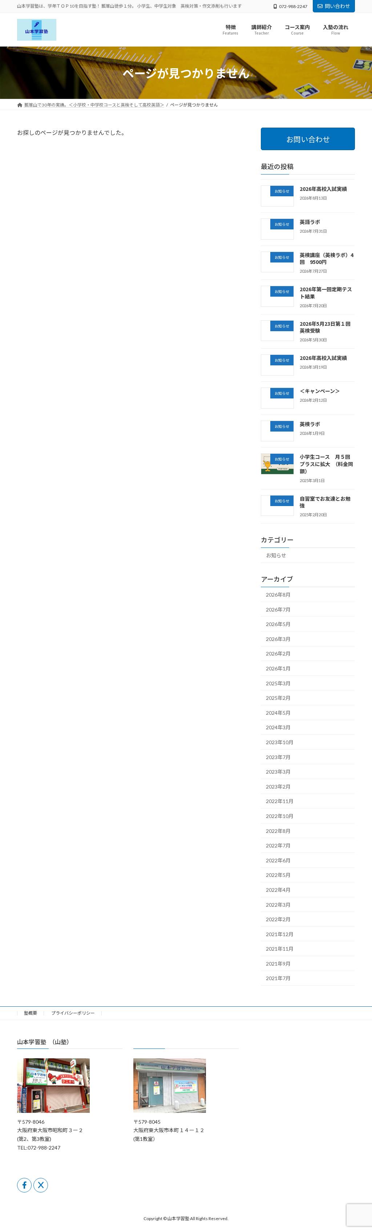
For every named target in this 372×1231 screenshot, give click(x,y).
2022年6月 (278, 860)
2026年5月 (278, 624)
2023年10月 (280, 742)
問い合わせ (337, 6)
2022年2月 (278, 919)
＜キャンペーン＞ (320, 390)
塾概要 (30, 1013)
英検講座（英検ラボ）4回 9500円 (326, 258)
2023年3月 (278, 772)
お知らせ (276, 556)
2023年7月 (278, 757)
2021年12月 (280, 934)
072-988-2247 (293, 6)
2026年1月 (278, 668)
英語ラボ (310, 221)
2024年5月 (278, 713)
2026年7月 (278, 609)
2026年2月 (278, 654)
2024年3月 (278, 728)
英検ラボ (312, 424)
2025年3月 (278, 683)
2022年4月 (278, 890)
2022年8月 (278, 831)
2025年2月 (278, 698)
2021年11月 (280, 949)
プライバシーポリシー (73, 1013)
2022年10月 (280, 816)
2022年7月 (278, 846)
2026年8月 (278, 595)
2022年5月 (278, 875)
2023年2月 (278, 786)
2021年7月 (278, 978)
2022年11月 (280, 801)
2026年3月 (278, 639)
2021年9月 (278, 964)
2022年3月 (278, 905)
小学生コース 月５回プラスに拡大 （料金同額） (326, 464)
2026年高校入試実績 (323, 188)
